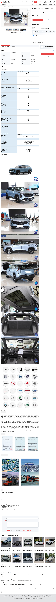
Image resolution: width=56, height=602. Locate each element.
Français (17, 596)
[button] (36, 48)
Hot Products (6, 595)
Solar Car (17, 588)
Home (1, 6)
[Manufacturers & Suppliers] (5, 2)
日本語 (37, 596)
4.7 (44, 47)
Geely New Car (41, 588)
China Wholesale (24, 595)
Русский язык (20, 596)
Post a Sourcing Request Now (26, 530)
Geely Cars (35, 588)
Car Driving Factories (23, 588)
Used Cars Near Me (38, 584)
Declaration (37, 598)
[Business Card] (53, 50)
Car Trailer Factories (11, 588)
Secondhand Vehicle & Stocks (11, 6)
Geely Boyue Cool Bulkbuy (5, 590)
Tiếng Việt (48, 596)
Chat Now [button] (48, 56)
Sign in (54, 2)
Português (13, 596)
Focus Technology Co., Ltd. (22, 598)
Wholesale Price (29, 595)
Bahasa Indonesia (52, 596)
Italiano (24, 596)
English (7, 596)
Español (10, 596)
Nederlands (29, 596)
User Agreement (33, 598)
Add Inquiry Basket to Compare (16, 32)
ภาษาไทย (42, 596)
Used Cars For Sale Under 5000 (19, 584)
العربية (32, 596)
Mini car (15, 576)
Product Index (43, 595)
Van (42, 574)
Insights (50, 595)
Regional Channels (38, 595)
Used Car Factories (4, 588)
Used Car (2, 574)
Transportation (5, 6)
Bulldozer (5, 584)
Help (40, 4)
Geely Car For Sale (30, 588)
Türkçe (45, 596)
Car (2, 584)
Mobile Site (47, 595)
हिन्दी (39, 596)
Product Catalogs (13, 572)
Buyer (36, 4)
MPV (28, 576)
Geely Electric (46, 588)
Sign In (34, 42)
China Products (11, 595)
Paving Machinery (11, 584)
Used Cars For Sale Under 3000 (30, 584)
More (1, 592)
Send (8, 530)
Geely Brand (52, 588)
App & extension (45, 4)
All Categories (4, 4)
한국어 (35, 596)
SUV (28, 574)
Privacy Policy (41, 598)
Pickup (2, 576)
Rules (54, 4)
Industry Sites (33, 595)
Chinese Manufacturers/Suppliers (18, 595)
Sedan (15, 574)
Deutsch (26, 596)
